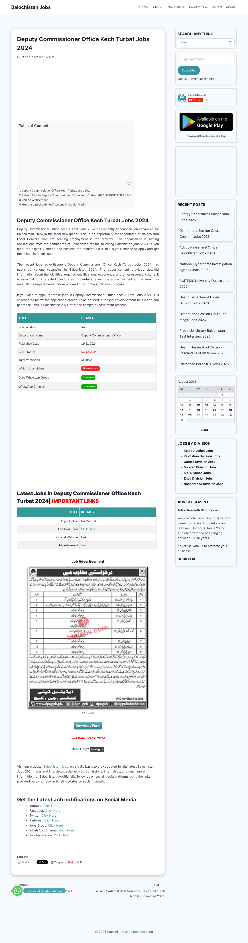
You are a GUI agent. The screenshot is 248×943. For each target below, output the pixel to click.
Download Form (88, 726)
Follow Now (91, 387)
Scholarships (175, 7)
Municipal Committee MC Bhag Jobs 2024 (42, 888)
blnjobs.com (143, 932)
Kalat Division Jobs (198, 451)
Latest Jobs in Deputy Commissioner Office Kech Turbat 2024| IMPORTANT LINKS (76, 195)
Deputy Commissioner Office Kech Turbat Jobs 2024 (56, 190)
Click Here (88, 529)
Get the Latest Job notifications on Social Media (54, 204)
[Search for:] (206, 42)
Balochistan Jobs (55, 766)
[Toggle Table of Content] (127, 185)
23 (230, 410)
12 (198, 405)
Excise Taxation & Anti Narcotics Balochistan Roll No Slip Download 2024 (129, 891)
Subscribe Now (92, 368)
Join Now (90, 378)
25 (190, 415)
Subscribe (189, 70)
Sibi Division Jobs (197, 473)
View (84, 545)
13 (206, 405)
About (230, 7)
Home (143, 7)
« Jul (204, 430)
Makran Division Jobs (200, 467)
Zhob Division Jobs (198, 478)
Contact (216, 7)
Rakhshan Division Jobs (202, 456)
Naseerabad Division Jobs (203, 484)
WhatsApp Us (97, 749)
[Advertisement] (88, 89)
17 (181, 410)
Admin (24, 56)
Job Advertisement (35, 200)
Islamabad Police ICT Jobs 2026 (204, 364)
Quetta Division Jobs (200, 462)
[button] (17, 891)
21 (214, 410)
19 (198, 410)
